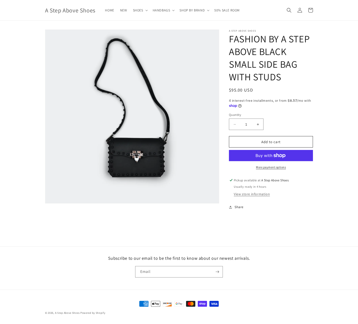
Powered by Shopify (92, 313)
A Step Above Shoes (67, 313)
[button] (140, 10)
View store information (252, 194)
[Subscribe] (217, 272)
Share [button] (239, 207)
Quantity (235, 115)
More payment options (271, 167)
